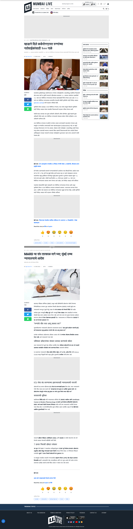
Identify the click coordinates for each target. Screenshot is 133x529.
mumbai (46, 242)
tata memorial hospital (71, 242)
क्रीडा (68, 8)
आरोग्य (28, 40)
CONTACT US (93, 512)
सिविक (47, 8)
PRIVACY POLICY (70, 512)
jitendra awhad (38, 103)
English (50, 226)
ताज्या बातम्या (36, 8)
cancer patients (59, 242)
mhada (51, 242)
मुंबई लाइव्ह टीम (29, 56)
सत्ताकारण (42, 8)
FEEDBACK (82, 512)
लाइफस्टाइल (57, 8)
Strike (67, 499)
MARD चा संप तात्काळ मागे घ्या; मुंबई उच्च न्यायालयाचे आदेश (40, 250)
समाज (52, 8)
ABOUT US (29, 512)
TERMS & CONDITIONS (55, 512)
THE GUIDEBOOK (41, 512)
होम (24, 40)
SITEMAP (104, 512)
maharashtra (44, 499)
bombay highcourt (53, 499)
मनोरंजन (64, 8)
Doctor (61, 499)
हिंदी (45, 226)
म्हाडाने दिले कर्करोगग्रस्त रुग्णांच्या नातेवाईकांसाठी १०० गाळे (40, 40)
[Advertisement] (66, 27)
